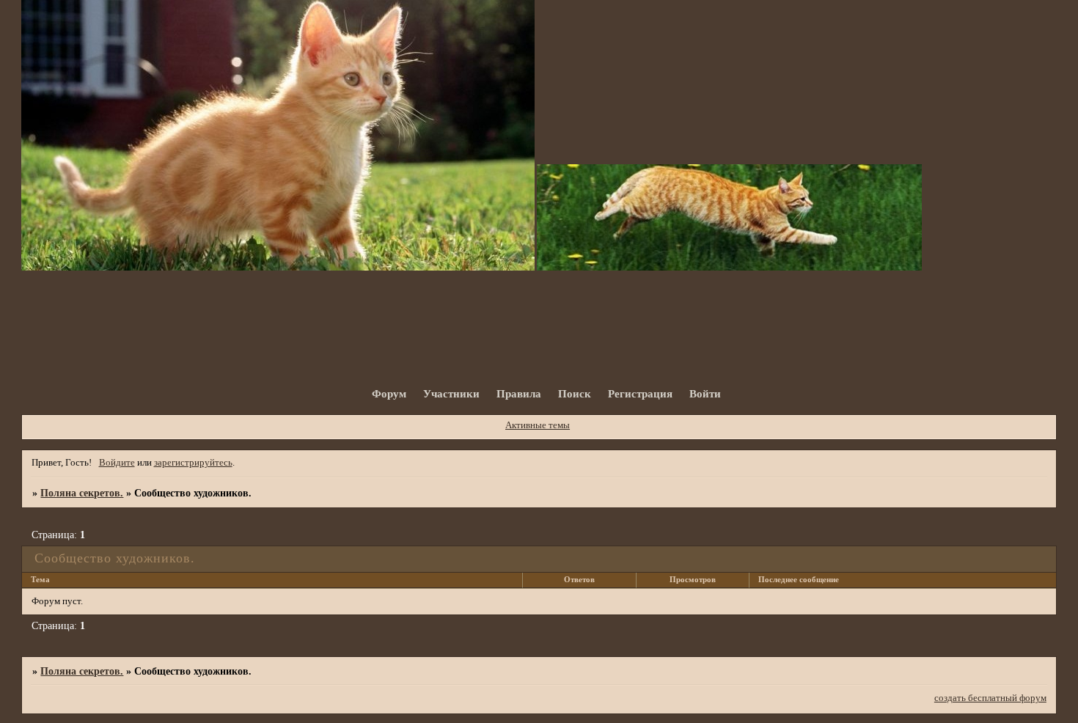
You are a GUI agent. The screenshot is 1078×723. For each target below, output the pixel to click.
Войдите (117, 463)
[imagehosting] (278, 268)
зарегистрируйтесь (193, 463)
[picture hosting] (729, 268)
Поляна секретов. (81, 493)
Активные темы (537, 425)
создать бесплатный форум (990, 698)
